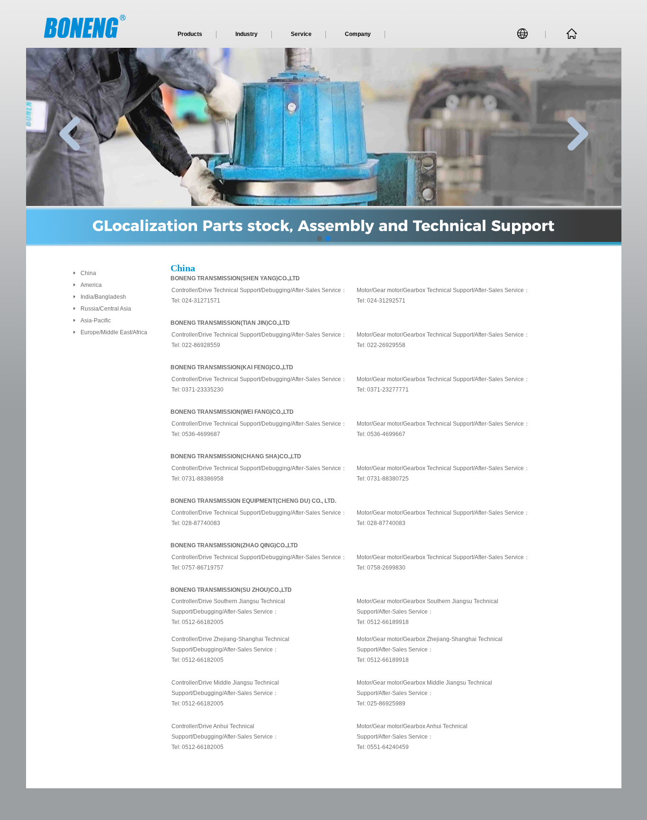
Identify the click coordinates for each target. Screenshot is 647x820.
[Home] (572, 37)
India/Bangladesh (103, 297)
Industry (246, 34)
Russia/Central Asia (106, 308)
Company (358, 34)
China (88, 273)
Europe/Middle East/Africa (114, 332)
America (91, 285)
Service (301, 34)
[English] (524, 35)
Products (190, 34)
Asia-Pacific (96, 320)
